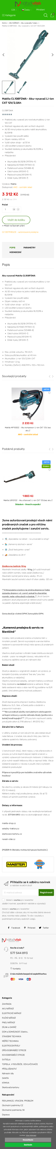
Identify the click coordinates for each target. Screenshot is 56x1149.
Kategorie (10, 15)
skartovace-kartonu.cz (12, 834)
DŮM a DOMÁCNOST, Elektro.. (15, 1032)
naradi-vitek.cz (8, 839)
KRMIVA (5, 1083)
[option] (28, 55)
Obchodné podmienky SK (13, 1110)
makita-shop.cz (9, 823)
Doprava (6, 1114)
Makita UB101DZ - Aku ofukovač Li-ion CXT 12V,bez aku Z (28, 500)
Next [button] (52, 54)
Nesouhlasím (28, 1140)
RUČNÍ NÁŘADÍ (9, 1018)
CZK (13, 10)
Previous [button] (3, 54)
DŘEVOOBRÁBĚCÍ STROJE (14, 1050)
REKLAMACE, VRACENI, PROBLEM (17, 1101)
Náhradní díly (8, 1073)
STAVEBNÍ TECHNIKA (11, 1036)
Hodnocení (15, 252)
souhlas (17, 900)
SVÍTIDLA (6, 1059)
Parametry (29, 247)
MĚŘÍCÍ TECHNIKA (10, 1041)
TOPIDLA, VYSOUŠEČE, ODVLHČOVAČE (20, 1064)
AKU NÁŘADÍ (14, 23)
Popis (12, 247)
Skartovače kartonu (10, 1087)
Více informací (31, 1135)
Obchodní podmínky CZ (12, 1105)
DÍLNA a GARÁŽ (9, 1027)
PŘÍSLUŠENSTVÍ (9, 1069)
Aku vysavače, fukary (29, 23)
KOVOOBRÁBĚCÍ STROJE (13, 1055)
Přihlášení (40, 9)
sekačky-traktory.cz (10, 828)
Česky (27, 10)
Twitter (45, 928)
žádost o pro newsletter (19, 900)
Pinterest (31, 928)
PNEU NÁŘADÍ (8, 1022)
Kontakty (16, 968)
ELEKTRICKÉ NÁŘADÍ (11, 1013)
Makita (13, 184)
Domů (4, 23)
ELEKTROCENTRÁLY (11, 1045)
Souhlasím (28, 1145)
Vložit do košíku (16, 219)
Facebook (15, 928)
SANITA (5, 1078)
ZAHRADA (6, 1004)
